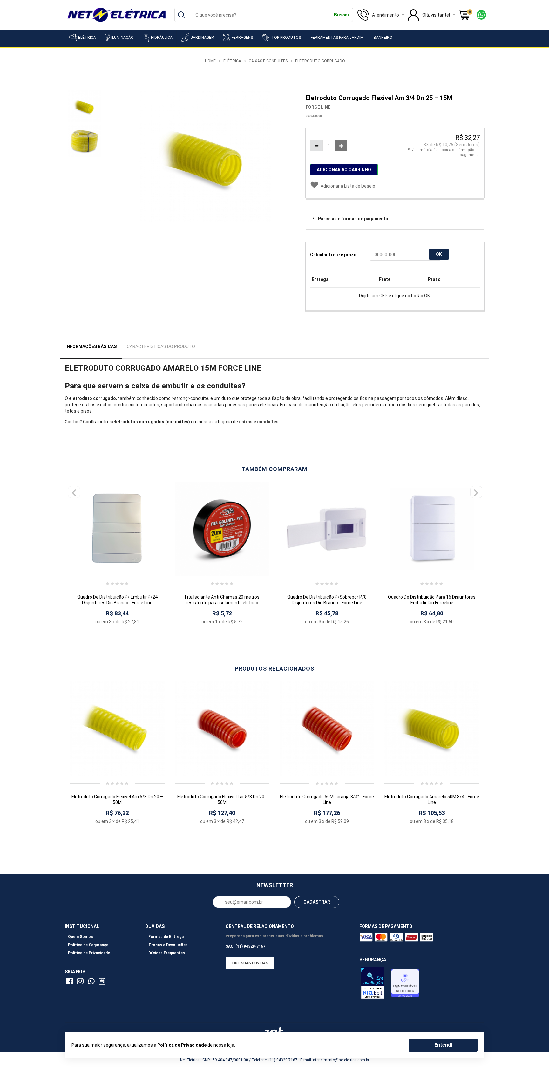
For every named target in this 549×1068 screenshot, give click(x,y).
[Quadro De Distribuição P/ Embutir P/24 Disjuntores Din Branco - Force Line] (117, 529)
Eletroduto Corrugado (320, 61)
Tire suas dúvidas (249, 963)
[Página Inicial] (116, 14)
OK (439, 254)
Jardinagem (202, 37)
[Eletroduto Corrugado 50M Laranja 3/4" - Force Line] (327, 728)
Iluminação (122, 37)
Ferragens (242, 37)
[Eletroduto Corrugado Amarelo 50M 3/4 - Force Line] (431, 728)
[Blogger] (103, 982)
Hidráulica (162, 37)
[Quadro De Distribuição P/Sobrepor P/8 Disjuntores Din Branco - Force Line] (327, 529)
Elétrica (87, 37)
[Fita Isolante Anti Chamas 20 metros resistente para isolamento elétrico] (222, 529)
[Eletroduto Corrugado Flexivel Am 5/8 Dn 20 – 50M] (117, 728)
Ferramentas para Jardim (337, 37)
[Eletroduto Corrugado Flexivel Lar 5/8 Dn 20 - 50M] (222, 728)
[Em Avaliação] (374, 984)
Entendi (443, 1045)
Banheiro (383, 37)
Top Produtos (286, 37)
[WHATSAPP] (92, 982)
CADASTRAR (316, 902)
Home (210, 61)
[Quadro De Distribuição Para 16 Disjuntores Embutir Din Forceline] (431, 529)
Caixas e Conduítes (268, 61)
